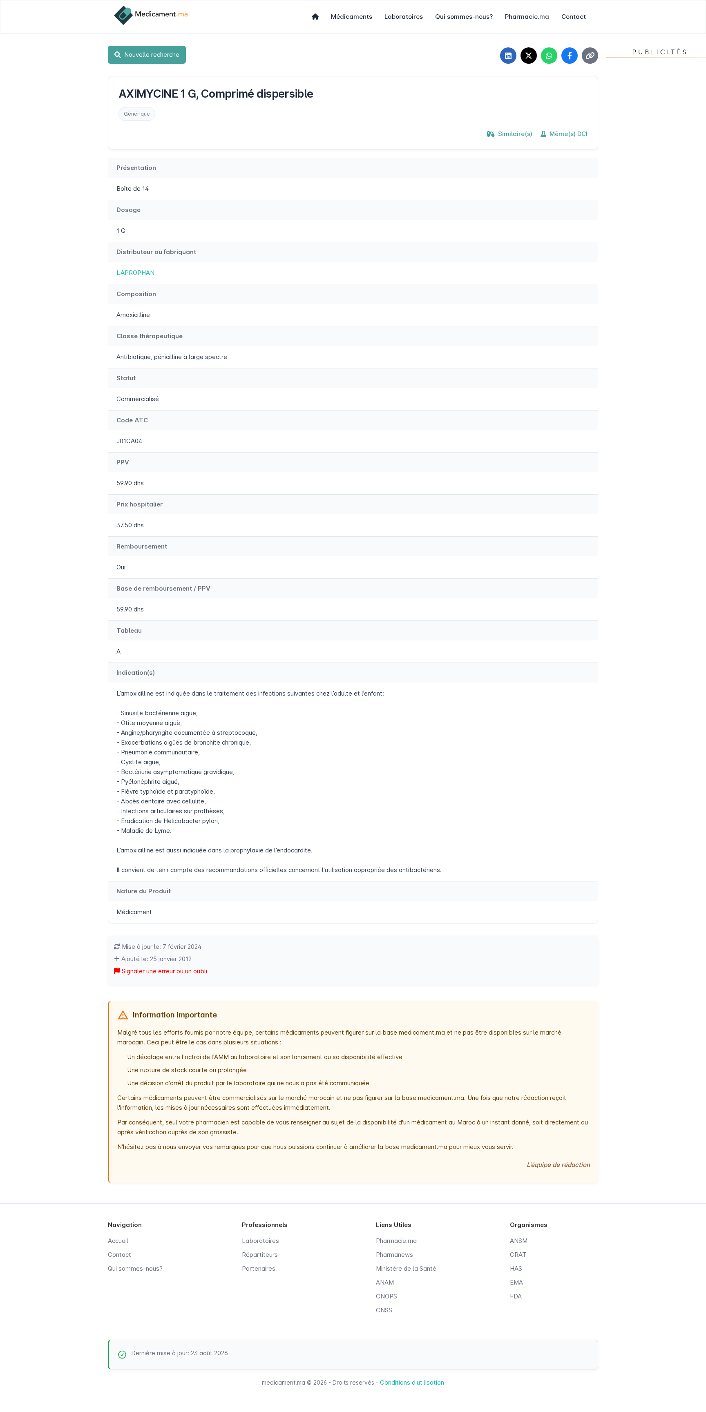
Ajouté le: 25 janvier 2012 (156, 959)
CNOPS (386, 1296)
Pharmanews (394, 1254)
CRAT (518, 1254)
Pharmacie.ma (527, 16)
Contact (573, 16)
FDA (516, 1296)
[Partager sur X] (529, 55)
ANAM (385, 1282)
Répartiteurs (260, 1254)
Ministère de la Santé (406, 1268)
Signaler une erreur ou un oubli (163, 971)
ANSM (518, 1241)
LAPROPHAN (135, 273)
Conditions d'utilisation (412, 1382)
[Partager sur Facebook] (569, 55)
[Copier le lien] (590, 55)
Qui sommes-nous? (464, 16)
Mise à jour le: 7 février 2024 (160, 946)
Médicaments (351, 16)
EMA (516, 1282)
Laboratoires (403, 16)
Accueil (118, 1241)
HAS (516, 1268)
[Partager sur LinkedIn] (508, 55)
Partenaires (258, 1268)
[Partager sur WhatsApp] (549, 55)
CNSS (384, 1310)
